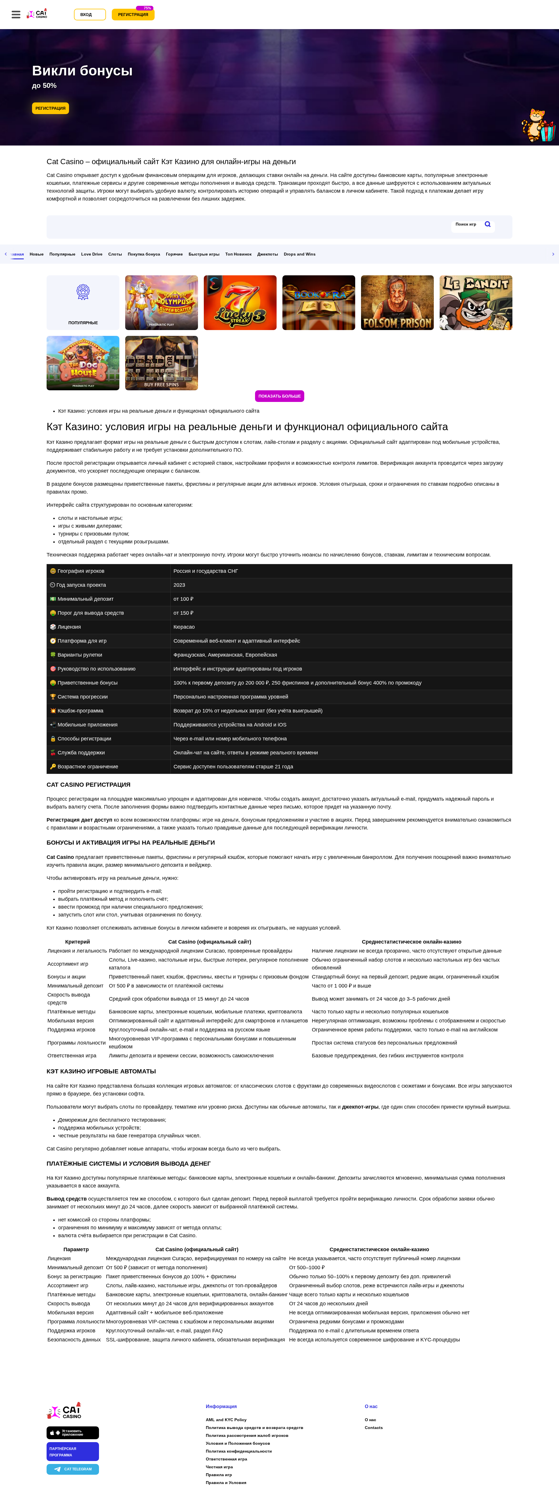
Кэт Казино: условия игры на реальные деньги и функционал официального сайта (158, 411)
